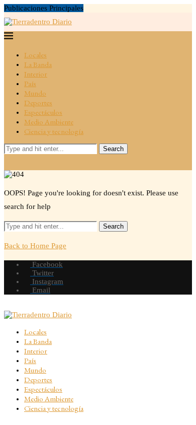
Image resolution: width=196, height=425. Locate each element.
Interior (35, 74)
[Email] (48, 162)
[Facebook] (9, 162)
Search (113, 149)
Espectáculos (43, 112)
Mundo (35, 93)
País (30, 83)
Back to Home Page (35, 246)
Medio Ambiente (48, 121)
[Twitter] (22, 162)
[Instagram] (35, 162)
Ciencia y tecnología (53, 131)
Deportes (38, 102)
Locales (35, 54)
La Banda (38, 64)
